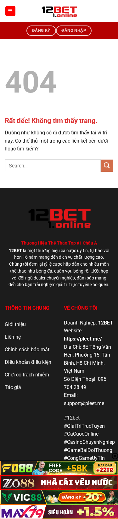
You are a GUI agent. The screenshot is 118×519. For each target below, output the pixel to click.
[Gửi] (107, 166)
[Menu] (10, 11)
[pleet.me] (59, 11)
